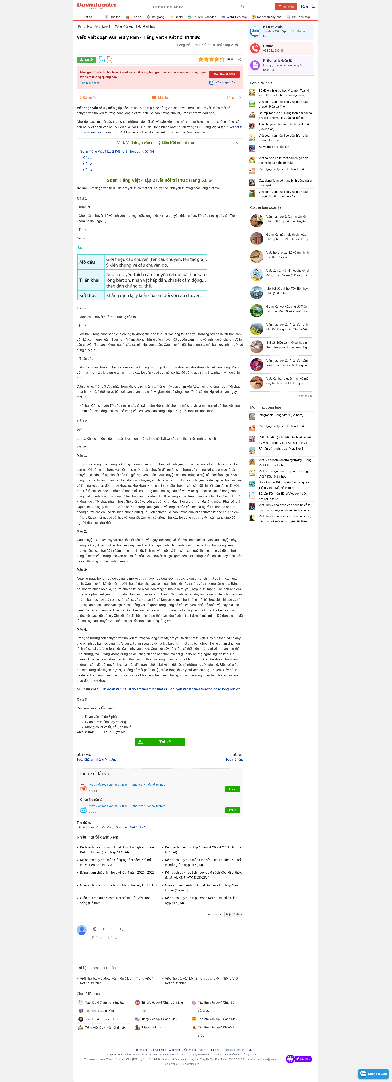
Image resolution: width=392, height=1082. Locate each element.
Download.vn (79, 26)
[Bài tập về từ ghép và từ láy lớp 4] (252, 450)
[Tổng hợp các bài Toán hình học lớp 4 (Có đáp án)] (252, 126)
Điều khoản (189, 1049)
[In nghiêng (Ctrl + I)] (111, 929)
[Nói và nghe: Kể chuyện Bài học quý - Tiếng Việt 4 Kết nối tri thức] (252, 484)
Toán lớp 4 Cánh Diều (99, 1010)
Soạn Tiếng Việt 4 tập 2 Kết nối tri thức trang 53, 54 (117, 151)
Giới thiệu (174, 1049)
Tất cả (88, 17)
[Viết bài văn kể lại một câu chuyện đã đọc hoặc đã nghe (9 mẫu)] (252, 160)
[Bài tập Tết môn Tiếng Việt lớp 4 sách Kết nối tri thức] (252, 495)
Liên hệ (215, 1049)
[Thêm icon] (94, 929)
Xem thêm (305, 395)
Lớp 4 (106, 26)
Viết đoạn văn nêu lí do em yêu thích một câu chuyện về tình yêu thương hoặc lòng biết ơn (170, 689)
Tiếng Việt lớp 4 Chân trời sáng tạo (162, 1006)
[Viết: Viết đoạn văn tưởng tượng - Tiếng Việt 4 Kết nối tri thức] (252, 461)
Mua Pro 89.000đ (224, 74)
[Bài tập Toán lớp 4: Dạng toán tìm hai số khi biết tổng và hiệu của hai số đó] (252, 115)
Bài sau (231, 97)
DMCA (250, 1049)
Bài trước (89, 97)
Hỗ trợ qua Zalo (226, 82)
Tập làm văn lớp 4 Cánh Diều (217, 1019)
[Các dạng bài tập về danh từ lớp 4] (252, 171)
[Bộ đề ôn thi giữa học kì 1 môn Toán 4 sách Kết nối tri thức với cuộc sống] (252, 92)
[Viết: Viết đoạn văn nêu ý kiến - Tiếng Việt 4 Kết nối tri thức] (252, 473)
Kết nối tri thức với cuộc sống (94, 827)
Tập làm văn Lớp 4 (154, 1027)
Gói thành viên (158, 1049)
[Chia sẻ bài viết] (239, 59)
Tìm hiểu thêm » (90, 82)
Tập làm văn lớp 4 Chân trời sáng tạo (216, 1006)
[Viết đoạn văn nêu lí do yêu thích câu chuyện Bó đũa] (252, 137)
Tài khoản (141, 1049)
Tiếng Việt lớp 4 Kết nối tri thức (135, 26)
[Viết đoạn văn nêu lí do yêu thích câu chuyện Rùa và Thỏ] (252, 103)
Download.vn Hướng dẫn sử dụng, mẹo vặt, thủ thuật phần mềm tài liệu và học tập (97, 6)
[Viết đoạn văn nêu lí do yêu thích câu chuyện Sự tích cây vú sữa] (252, 193)
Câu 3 (87, 170)
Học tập (92, 26)
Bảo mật (203, 1049)
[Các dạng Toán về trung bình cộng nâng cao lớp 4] (252, 182)
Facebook (228, 1049)
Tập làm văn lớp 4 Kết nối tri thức (216, 1031)
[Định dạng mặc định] (120, 929)
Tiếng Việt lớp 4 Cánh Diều (159, 1019)
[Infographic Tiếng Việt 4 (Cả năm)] (252, 416)
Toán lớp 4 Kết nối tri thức (102, 1019)
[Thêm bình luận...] (166, 940)
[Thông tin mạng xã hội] (299, 1064)
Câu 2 (87, 164)
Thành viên (286, 6)
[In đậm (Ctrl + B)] (104, 929)
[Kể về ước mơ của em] (252, 148)
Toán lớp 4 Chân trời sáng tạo (104, 1002)
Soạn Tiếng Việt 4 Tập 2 (130, 827)
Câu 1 (87, 157)
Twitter (240, 1049)
